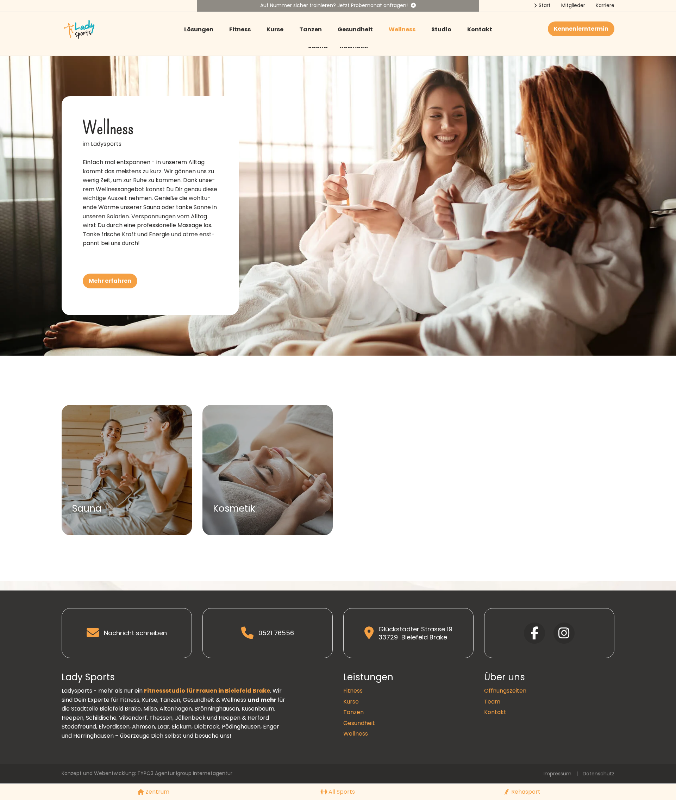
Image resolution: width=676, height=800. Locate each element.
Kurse (275, 29)
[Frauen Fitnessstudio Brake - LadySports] (79, 29)
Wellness (402, 29)
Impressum (557, 773)
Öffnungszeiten (505, 691)
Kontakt (479, 29)
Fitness (240, 29)
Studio (441, 29)
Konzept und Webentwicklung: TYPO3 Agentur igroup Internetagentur (147, 773)
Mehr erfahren (110, 281)
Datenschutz (598, 773)
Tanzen (310, 29)
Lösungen (198, 29)
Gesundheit (355, 29)
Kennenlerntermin (581, 29)
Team (492, 702)
